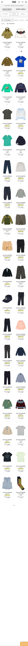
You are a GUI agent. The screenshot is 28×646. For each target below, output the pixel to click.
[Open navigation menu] (2, 2)
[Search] (19, 2)
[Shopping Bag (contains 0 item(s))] (26, 2)
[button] (14, 505)
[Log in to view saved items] (22, 2)
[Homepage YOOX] (14, 2)
